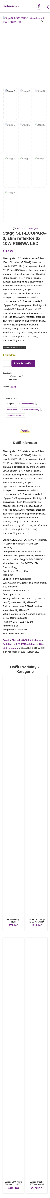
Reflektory (12, 410)
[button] (42, 21)
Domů (6, 640)
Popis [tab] (25, 430)
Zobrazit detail (13, 797)
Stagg (13, 386)
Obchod (15, 640)
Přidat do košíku (23, 363)
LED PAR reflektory (25, 404)
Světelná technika (15, 415)
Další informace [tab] (25, 443)
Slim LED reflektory (30, 410)
